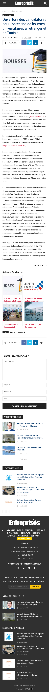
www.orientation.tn (37, 116)
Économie (40, 530)
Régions (36, 533)
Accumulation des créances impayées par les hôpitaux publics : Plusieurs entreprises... (30, 477)
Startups (25, 533)
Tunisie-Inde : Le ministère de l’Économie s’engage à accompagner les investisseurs (30, 489)
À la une (11, 530)
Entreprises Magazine (12, 37)
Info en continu (25, 530)
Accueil (5, 11)
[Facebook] (13, 569)
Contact (35, 536)
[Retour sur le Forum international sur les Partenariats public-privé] (9, 426)
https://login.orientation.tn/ (14, 146)
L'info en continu (16, 11)
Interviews (22, 536)
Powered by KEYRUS (23, 689)
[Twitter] (30, 569)
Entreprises (12, 533)
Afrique (11, 536)
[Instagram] (19, 569)
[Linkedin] (24, 569)
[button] (45, 3)
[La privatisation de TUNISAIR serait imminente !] (9, 450)
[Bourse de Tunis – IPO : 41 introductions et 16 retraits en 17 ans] (9, 675)
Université (21, 332)
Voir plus (23, 459)
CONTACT (24, 544)
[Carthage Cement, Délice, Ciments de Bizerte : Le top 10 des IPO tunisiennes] (9, 503)
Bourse (12, 332)
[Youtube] (35, 569)
